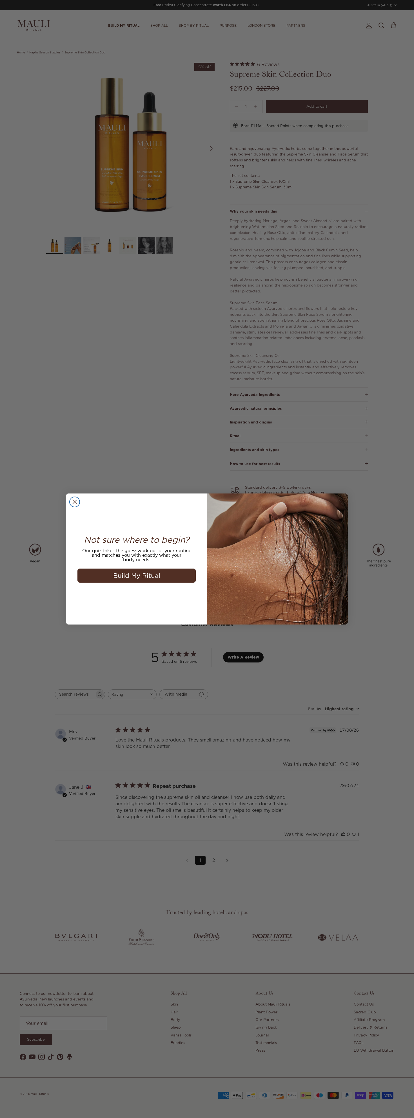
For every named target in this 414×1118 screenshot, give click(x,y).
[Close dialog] (75, 502)
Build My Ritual (136, 575)
